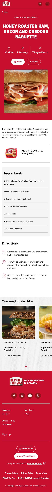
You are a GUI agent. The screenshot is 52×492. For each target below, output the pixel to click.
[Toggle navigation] (47, 4)
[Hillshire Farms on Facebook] (14, 396)
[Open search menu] (40, 4)
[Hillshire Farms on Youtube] (30, 396)
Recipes (5, 414)
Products (6, 410)
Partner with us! (34, 463)
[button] (26, 366)
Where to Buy (8, 421)
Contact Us (7, 424)
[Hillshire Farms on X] (38, 396)
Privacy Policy (27, 473)
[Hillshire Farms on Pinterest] (22, 396)
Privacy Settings (11, 473)
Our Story (29, 410)
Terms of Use (41, 473)
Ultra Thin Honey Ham (33, 152)
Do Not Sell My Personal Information (33, 478)
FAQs (27, 414)
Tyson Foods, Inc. (25, 486)
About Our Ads (9, 478)
